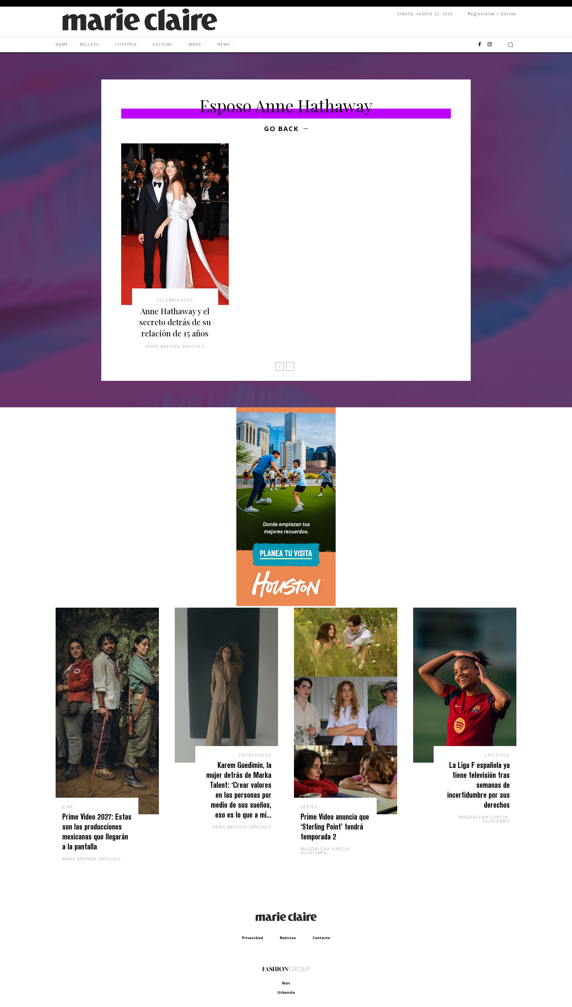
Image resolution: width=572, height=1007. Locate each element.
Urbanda (286, 992)
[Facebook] (480, 45)
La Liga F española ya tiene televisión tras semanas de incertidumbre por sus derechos (478, 785)
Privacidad (252, 937)
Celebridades (175, 300)
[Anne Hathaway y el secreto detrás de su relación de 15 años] (175, 224)
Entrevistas (255, 755)
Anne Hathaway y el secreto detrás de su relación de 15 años (175, 322)
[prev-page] (279, 366)
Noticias (288, 937)
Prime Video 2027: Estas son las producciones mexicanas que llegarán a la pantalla (96, 831)
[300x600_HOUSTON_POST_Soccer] (286, 604)
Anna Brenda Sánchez (175, 346)
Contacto (321, 937)
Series (309, 807)
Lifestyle (497, 755)
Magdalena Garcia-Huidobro (326, 851)
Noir (286, 983)
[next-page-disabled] (290, 366)
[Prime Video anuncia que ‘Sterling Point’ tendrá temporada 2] (345, 711)
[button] (510, 45)
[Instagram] (490, 45)
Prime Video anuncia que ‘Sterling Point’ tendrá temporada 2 (335, 826)
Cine (68, 807)
